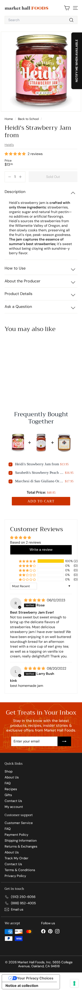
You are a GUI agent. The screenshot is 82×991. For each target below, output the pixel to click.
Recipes (11, 789)
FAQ (8, 783)
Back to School (28, 119)
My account (14, 807)
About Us (12, 777)
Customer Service (19, 823)
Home (9, 119)
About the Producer (22, 281)
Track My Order (16, 858)
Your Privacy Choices (35, 978)
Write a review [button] (41, 549)
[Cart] (67, 8)
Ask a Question (18, 306)
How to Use (15, 268)
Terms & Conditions (20, 870)
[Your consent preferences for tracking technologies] (74, 983)
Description (15, 191)
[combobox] (41, 20)
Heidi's (9, 145)
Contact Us (13, 801)
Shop (8, 771)
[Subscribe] (64, 741)
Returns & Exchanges (21, 846)
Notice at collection (21, 985)
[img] (35, 600)
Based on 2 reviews (25, 542)
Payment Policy (16, 835)
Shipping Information (21, 841)
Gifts (8, 795)
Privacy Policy (15, 876)
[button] (15, 154)
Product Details (18, 293)
